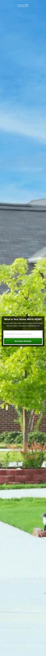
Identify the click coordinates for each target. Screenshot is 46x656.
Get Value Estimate (23, 341)
